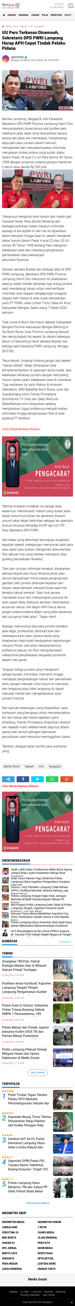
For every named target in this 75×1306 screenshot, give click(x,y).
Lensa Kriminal (12, 1268)
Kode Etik (36, 1291)
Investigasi (45, 1253)
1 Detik (42, 1227)
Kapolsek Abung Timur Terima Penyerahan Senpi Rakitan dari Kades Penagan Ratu (29, 1121)
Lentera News (47, 1263)
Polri (45, 15)
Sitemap (48, 1291)
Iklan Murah (49, 1295)
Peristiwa (56, 15)
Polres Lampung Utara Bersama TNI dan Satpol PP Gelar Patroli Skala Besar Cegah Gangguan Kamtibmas (29, 1189)
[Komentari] (66, 779)
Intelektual (46, 1258)
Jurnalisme (9, 1227)
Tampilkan (64, 942)
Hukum (35, 15)
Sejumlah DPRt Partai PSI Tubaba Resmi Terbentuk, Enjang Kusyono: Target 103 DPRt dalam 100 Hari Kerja (28, 1167)
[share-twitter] (37, 779)
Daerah (12, 15)
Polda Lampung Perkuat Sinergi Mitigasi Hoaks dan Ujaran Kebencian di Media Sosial (24, 1054)
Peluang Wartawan (30, 1295)
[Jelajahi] (70, 5)
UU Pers (24, 1291)
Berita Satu (9, 1253)
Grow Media (45, 1248)
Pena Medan (10, 1263)
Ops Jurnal (9, 1248)
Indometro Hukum (49, 1222)
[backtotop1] (72, 1302)
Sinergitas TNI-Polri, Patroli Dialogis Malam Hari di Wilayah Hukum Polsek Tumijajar (24, 965)
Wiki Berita (9, 1237)
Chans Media (46, 1232)
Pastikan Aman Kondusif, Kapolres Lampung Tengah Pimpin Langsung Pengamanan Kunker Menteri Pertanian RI (26, 990)
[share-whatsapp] (52, 779)
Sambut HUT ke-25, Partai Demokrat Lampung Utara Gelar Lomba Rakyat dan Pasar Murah (26, 1145)
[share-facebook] (23, 779)
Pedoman (61, 1291)
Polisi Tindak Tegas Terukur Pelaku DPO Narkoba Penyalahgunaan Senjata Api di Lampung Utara (28, 1101)
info (31, 26)
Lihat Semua (38, 1072)
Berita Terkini (12, 26)
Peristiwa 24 (10, 1232)
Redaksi (13, 1291)
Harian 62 (8, 1242)
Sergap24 (39, 26)
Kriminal (24, 15)
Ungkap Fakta (46, 1268)
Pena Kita (44, 1242)
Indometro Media (13, 1222)
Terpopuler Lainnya (37, 1203)
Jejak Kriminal (47, 1237)
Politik (69, 15)
